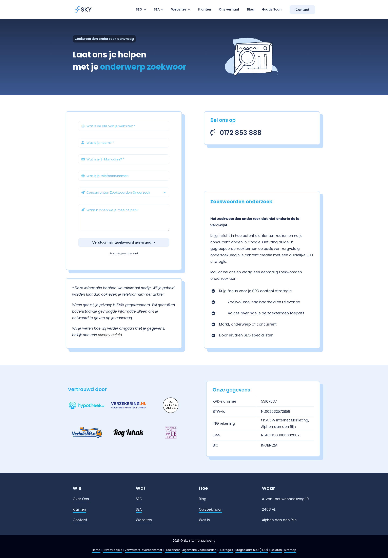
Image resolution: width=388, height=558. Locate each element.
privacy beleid (110, 334)
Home (96, 550)
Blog (202, 498)
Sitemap (290, 550)
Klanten (79, 509)
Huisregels (226, 550)
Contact (80, 520)
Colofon (276, 550)
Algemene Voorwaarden (199, 550)
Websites (144, 520)
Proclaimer (172, 550)
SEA (139, 509)
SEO (139, 498)
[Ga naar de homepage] (84, 5)
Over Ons (81, 498)
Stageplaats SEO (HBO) (251, 550)
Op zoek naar (210, 509)
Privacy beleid (112, 550)
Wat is (204, 520)
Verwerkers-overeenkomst (143, 550)
